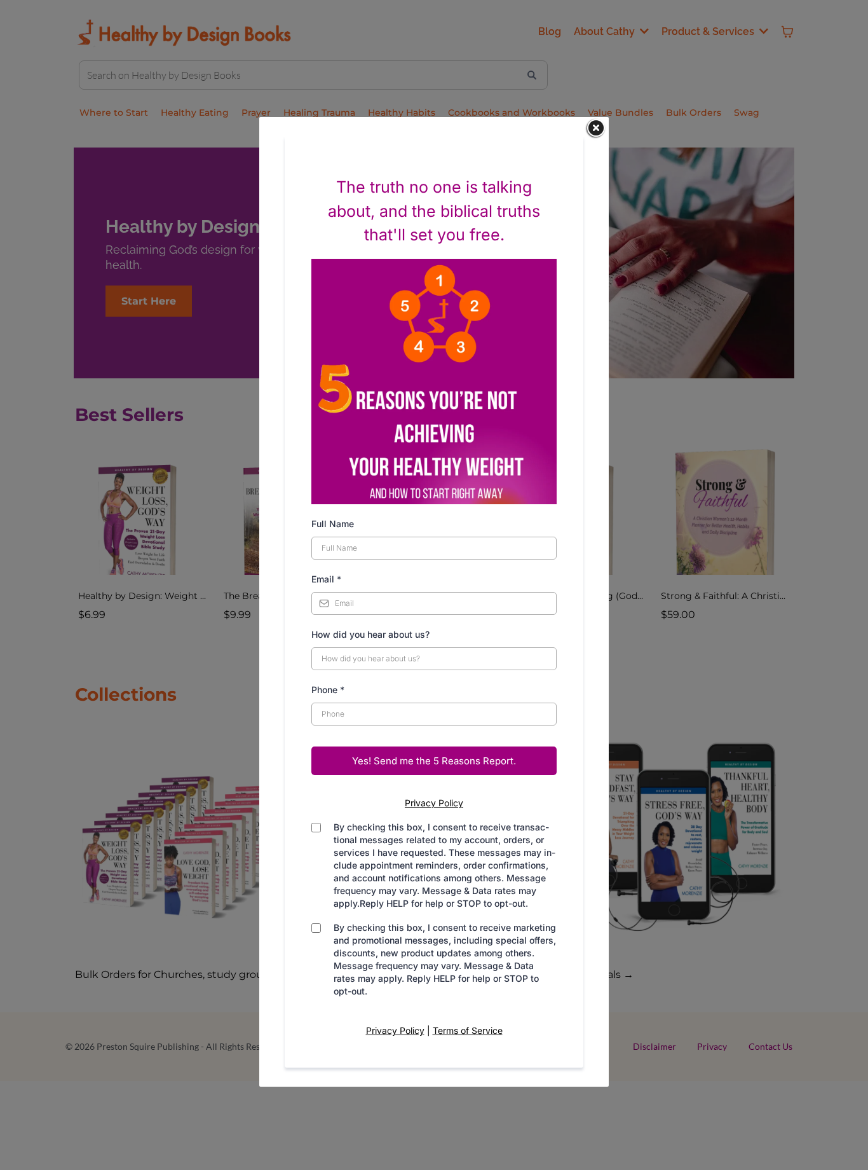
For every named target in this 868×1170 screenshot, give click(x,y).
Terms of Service (468, 1030)
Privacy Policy (434, 802)
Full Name (332, 523)
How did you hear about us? (370, 634)
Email (326, 579)
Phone (327, 689)
